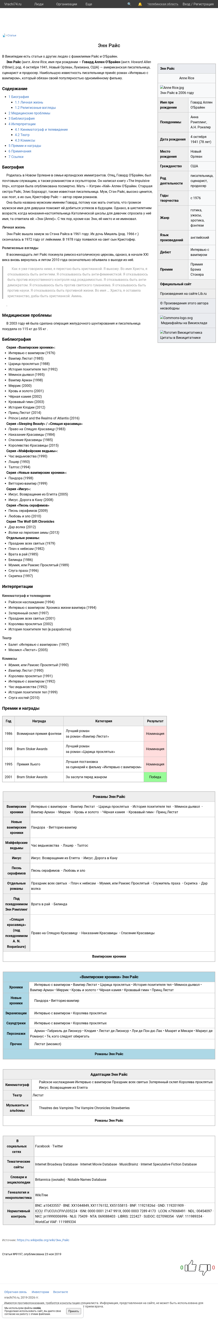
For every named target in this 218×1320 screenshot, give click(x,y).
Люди (38, 4)
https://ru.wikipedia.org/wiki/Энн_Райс (43, 1240)
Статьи (11, 35)
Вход (186, 4)
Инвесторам (40, 1292)
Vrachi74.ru (13, 4)
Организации (66, 4)
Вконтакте (60, 1292)
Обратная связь (15, 1292)
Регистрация (204, 4)
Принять (73, 1311)
